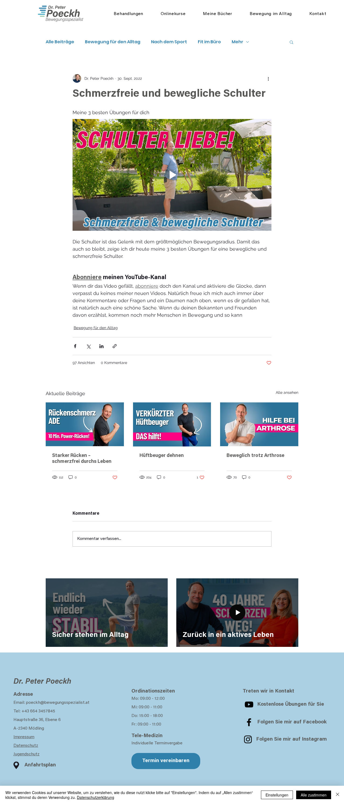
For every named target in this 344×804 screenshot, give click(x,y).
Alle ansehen (287, 392)
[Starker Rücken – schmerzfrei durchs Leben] (85, 424)
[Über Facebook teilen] (75, 346)
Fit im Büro (209, 42)
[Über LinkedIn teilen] (101, 346)
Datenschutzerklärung (95, 797)
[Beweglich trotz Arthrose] (259, 424)
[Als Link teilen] (114, 346)
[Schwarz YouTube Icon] (249, 704)
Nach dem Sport (169, 42)
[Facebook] (249, 722)
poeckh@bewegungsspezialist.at (57, 703)
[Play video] (172, 175)
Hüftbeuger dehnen (161, 455)
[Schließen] (337, 795)
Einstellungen (277, 795)
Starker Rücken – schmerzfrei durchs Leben (82, 458)
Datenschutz (25, 746)
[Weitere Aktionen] (268, 78)
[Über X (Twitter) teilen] (88, 346)
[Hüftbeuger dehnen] (172, 424)
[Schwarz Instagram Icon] (248, 739)
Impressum (23, 737)
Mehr (237, 42)
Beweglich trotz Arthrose (255, 455)
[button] (291, 42)
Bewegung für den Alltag (112, 42)
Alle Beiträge (60, 42)
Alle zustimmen (314, 795)
